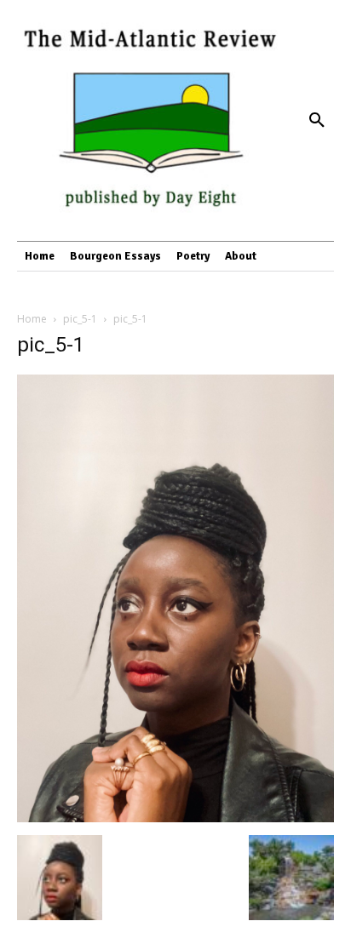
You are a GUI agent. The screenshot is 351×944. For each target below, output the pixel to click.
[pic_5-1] (175, 817)
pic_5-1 (80, 319)
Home (32, 319)
